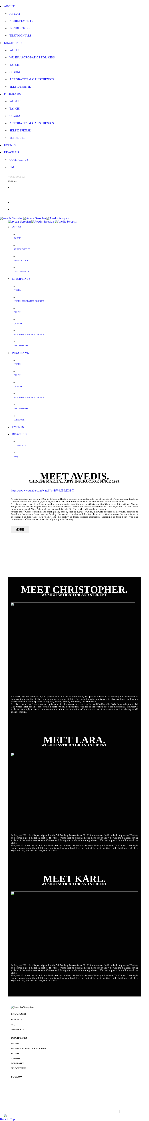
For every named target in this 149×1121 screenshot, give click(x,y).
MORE (19, 529)
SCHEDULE (16, 1019)
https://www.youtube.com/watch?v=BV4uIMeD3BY (42, 490)
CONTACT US (17, 1029)
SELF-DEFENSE (18, 1068)
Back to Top (7, 1119)
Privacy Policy (129, 1111)
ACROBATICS (18, 1063)
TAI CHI (15, 1053)
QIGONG (15, 1058)
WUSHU (15, 1043)
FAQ (13, 1024)
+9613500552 (16, 176)
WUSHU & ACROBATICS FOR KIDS (28, 1048)
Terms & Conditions (106, 1111)
